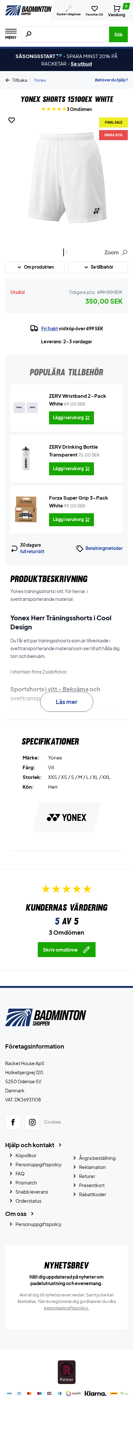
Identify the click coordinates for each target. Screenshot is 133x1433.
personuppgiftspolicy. (66, 1307)
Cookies (52, 1122)
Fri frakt (49, 328)
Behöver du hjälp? (111, 80)
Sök (118, 34)
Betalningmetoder (104, 548)
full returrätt (32, 551)
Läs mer (66, 701)
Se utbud (81, 63)
